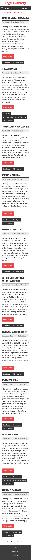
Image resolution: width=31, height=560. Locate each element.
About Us (15, 555)
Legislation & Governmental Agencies (14, 117)
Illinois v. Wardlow (11, 489)
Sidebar (24, 8)
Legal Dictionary (15, 3)
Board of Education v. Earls (15, 17)
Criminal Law (17, 425)
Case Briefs (6, 63)
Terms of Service (15, 548)
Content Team (19, 22)
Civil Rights (6, 113)
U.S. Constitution (18, 63)
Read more (7, 56)
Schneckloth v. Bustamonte (15, 126)
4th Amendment (9, 68)
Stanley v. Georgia (11, 175)
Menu (7, 8)
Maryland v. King (10, 434)
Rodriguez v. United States (15, 331)
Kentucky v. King (10, 380)
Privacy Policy (15, 551)
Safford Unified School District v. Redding (13, 279)
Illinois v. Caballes (11, 229)
